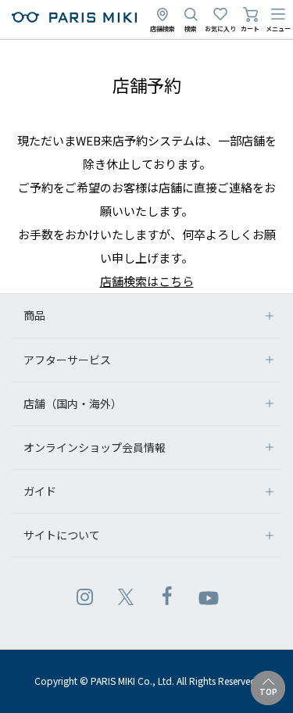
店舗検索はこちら (147, 281)
